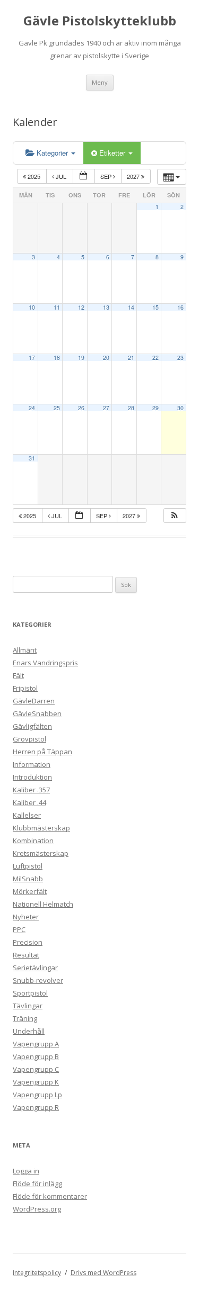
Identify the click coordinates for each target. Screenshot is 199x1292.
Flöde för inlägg (37, 1183)
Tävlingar (27, 1005)
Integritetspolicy (37, 1272)
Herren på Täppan (42, 751)
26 (81, 408)
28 (131, 408)
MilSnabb (28, 878)
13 (106, 307)
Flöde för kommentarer (50, 1196)
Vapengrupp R (36, 1107)
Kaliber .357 (31, 789)
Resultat (26, 955)
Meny (100, 82)
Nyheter (26, 916)
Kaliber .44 (29, 802)
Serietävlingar (35, 967)
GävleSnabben (37, 713)
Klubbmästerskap (41, 828)
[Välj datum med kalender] (84, 176)
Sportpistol (30, 993)
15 (155, 307)
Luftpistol (27, 866)
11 (57, 307)
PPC (19, 929)
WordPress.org (37, 1209)
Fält (18, 675)
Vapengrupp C (36, 1069)
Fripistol (25, 688)
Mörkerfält (30, 891)
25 (57, 408)
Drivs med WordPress (103, 1272)
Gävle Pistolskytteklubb (99, 21)
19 (81, 358)
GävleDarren (34, 701)
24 (32, 408)
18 (57, 358)
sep (106, 176)
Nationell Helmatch (43, 904)
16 (180, 307)
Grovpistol (29, 739)
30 (180, 408)
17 (32, 358)
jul (61, 176)
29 (155, 408)
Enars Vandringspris (45, 662)
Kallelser (27, 815)
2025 (34, 176)
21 (131, 358)
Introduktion (32, 777)
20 (106, 358)
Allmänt (25, 650)
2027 (134, 176)
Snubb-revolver (38, 980)
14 (131, 307)
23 (180, 358)
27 (106, 408)
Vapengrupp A (36, 1044)
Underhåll (29, 1031)
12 (81, 307)
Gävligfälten (32, 726)
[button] (174, 516)
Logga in (26, 1171)
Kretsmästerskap (40, 853)
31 (32, 458)
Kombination (33, 840)
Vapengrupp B (36, 1056)
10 (32, 307)
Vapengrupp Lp (37, 1094)
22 (155, 358)
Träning (25, 1018)
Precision (27, 942)
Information (31, 764)
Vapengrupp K (36, 1082)
